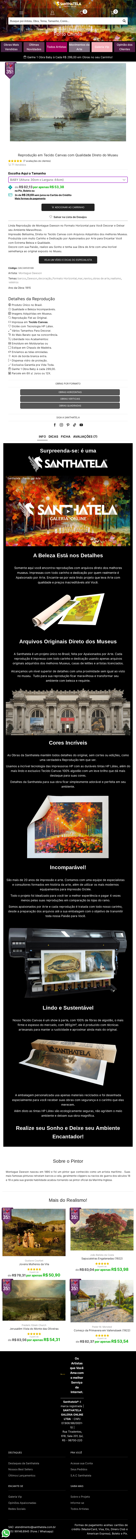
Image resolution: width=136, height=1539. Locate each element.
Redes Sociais (17, 1508)
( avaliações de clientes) (37, 160)
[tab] (42, 437)
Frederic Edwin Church (34, 1325)
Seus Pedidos (78, 1469)
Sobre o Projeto (80, 1496)
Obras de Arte (56, 29)
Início (29, 29)
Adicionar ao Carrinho (69, 207)
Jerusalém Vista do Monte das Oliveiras (34, 1328)
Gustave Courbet (34, 1260)
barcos (22, 278)
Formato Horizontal (65, 278)
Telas (39, 29)
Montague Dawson (97, 29)
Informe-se (77, 1502)
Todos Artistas (56, 47)
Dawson (32, 278)
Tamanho (39, 173)
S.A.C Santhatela (80, 1475)
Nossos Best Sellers (20, 1469)
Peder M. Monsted (102, 1326)
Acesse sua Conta (81, 1463)
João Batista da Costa (102, 1254)
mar (80, 278)
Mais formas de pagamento (30, 198)
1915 (28, 287)
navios (88, 278)
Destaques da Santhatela (23, 1463)
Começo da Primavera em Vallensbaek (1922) (102, 1330)
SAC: (32, 1527)
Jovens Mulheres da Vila (34, 1264)
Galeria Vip (102, 47)
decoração (45, 278)
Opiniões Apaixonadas (22, 1502)
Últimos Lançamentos (21, 1475)
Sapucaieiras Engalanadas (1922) (102, 1258)
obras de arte (101, 278)
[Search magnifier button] (124, 21)
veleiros (13, 282)
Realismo (76, 29)
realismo (115, 278)
